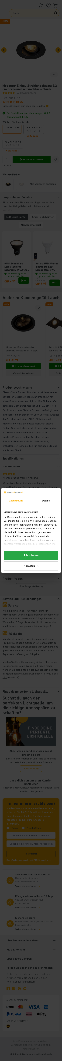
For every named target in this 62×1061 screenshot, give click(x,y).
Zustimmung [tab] (16, 500)
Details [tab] (46, 500)
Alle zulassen (31, 555)
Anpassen (29, 565)
